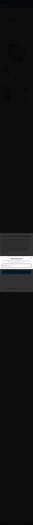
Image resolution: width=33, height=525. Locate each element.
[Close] (31, 258)
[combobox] (16, 265)
